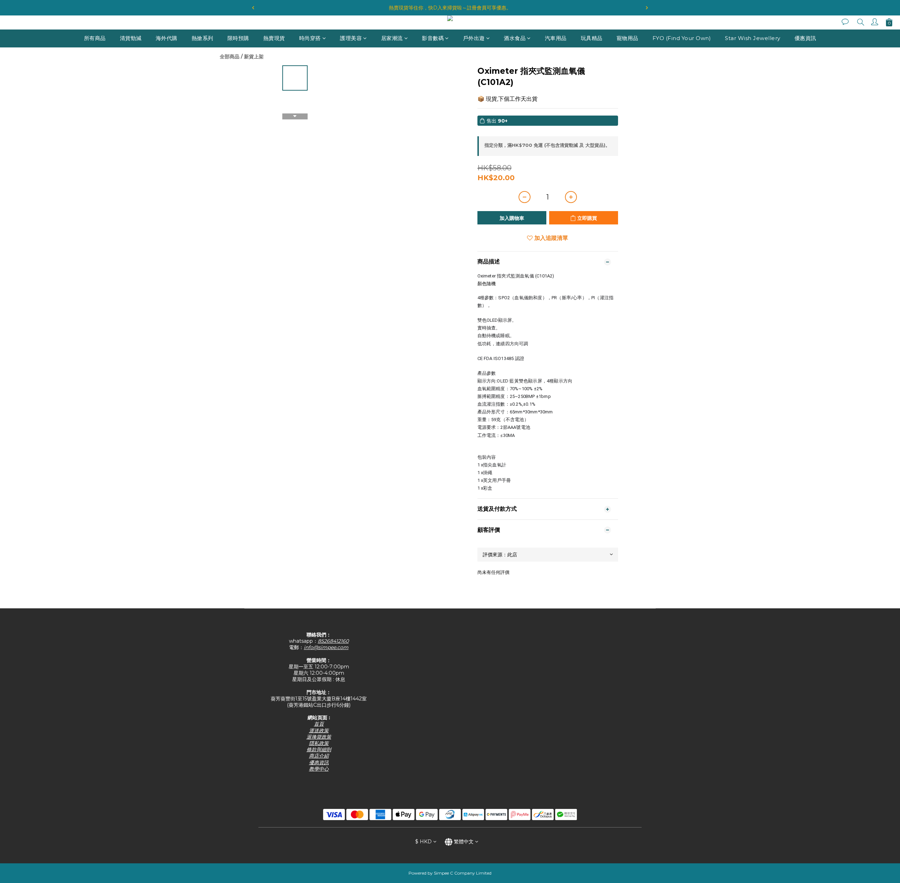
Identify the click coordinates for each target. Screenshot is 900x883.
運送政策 (319, 730)
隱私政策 (319, 743)
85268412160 (333, 641)
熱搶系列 (202, 38)
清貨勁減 (131, 38)
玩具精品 (592, 38)
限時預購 (238, 38)
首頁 (319, 724)
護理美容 (351, 38)
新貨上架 (254, 56)
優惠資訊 (805, 38)
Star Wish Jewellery (752, 38)
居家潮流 (392, 38)
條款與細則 (319, 749)
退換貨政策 (319, 737)
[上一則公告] (253, 8)
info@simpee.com (326, 647)
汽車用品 (556, 38)
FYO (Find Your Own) (681, 38)
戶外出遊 (474, 38)
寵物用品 (627, 38)
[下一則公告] (647, 8)
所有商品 (95, 38)
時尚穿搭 (310, 38)
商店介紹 (319, 756)
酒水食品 (515, 38)
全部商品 (229, 56)
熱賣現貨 (274, 38)
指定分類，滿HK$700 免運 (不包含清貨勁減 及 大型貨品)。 (547, 145)
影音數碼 (433, 38)
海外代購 (167, 38)
